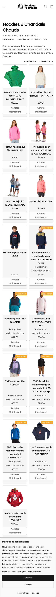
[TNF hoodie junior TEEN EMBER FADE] (15, 186)
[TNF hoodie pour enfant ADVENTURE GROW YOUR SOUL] (41, 131)
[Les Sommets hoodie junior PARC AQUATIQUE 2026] (15, 76)
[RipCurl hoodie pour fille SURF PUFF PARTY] (41, 76)
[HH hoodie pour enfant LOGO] (15, 237)
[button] (28, 6)
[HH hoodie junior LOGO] (41, 186)
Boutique (19, 36)
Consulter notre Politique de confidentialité (21, 572)
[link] (28, 592)
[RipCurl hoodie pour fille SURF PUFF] (15, 131)
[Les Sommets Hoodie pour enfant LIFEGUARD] (15, 497)
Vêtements (8, 39)
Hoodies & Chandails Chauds (32, 39)
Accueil (6, 36)
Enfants (31, 36)
